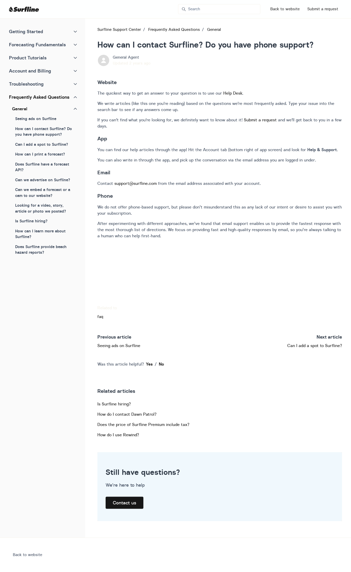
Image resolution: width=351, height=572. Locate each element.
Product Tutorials (28, 58)
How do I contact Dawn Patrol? (126, 414)
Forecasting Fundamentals (37, 45)
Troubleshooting (26, 84)
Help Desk (232, 93)
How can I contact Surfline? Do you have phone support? (43, 131)
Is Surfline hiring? (114, 403)
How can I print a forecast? (40, 154)
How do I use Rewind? (118, 434)
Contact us (124, 503)
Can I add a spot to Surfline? (314, 345)
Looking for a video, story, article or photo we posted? (40, 208)
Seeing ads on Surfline (118, 345)
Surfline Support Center (119, 29)
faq (100, 316)
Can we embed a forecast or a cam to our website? (42, 192)
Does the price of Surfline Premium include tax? (143, 424)
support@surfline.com (135, 183)
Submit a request (322, 8)
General (214, 29)
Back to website (285, 8)
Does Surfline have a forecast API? (42, 167)
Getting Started (26, 31)
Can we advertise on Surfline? (42, 179)
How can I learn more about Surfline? (40, 234)
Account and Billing (30, 71)
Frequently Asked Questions (174, 29)
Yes (149, 364)
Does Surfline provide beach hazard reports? (41, 249)
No (161, 364)
